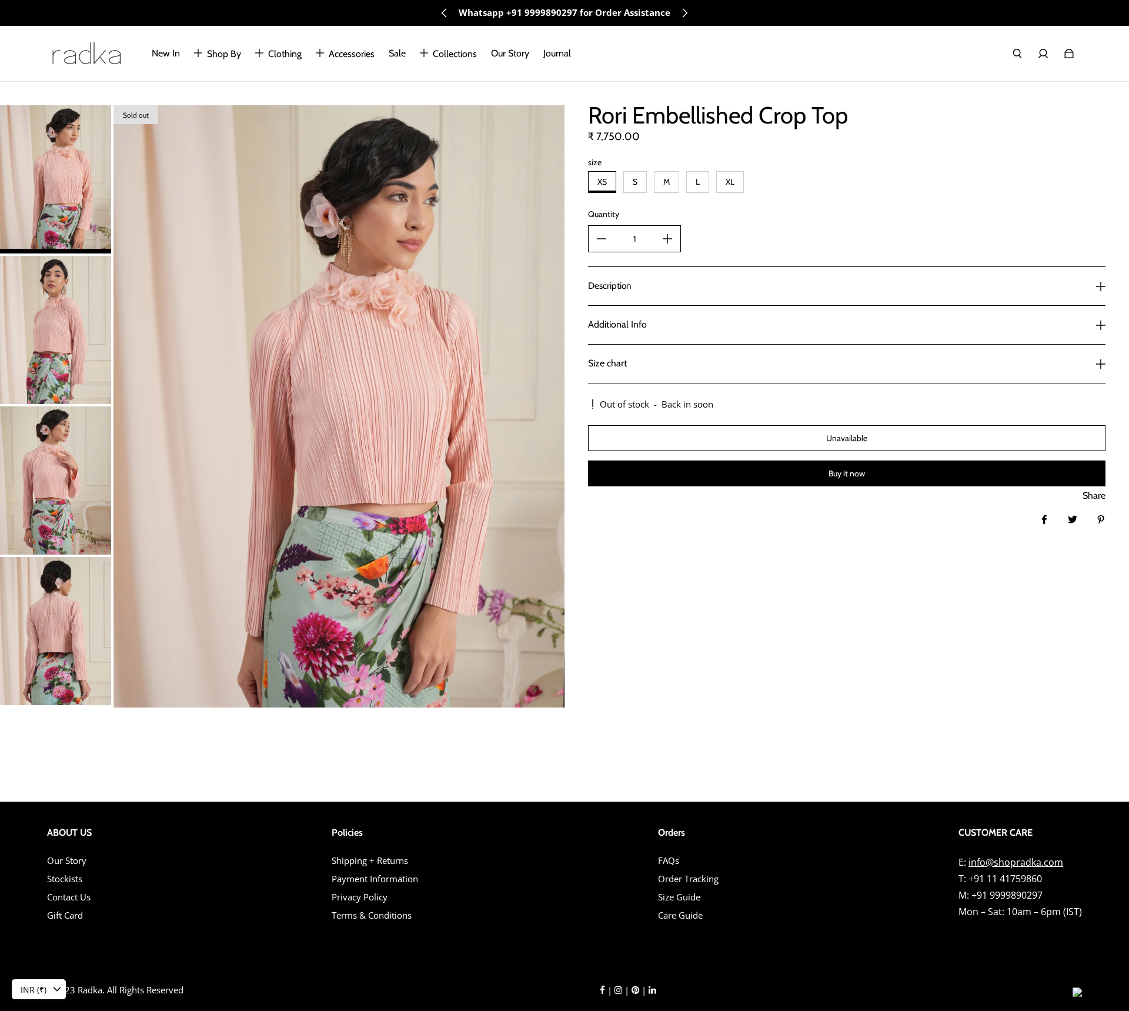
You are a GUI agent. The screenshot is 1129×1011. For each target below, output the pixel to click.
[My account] (1043, 53)
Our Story (66, 861)
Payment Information (375, 879)
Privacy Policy (360, 897)
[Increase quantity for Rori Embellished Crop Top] (667, 239)
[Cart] (1069, 53)
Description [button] (610, 285)
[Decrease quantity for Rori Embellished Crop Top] (601, 239)
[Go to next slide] (684, 13)
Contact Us (69, 897)
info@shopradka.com (1015, 862)
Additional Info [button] (617, 324)
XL (730, 181)
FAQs (668, 861)
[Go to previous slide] (444, 13)
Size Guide (679, 897)
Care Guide (680, 915)
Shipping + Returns (370, 861)
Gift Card (65, 915)
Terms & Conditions (372, 915)
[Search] (1017, 53)
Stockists (64, 879)
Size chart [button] (607, 363)
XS (602, 181)
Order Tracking (688, 879)
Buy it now (847, 473)
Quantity (603, 214)
